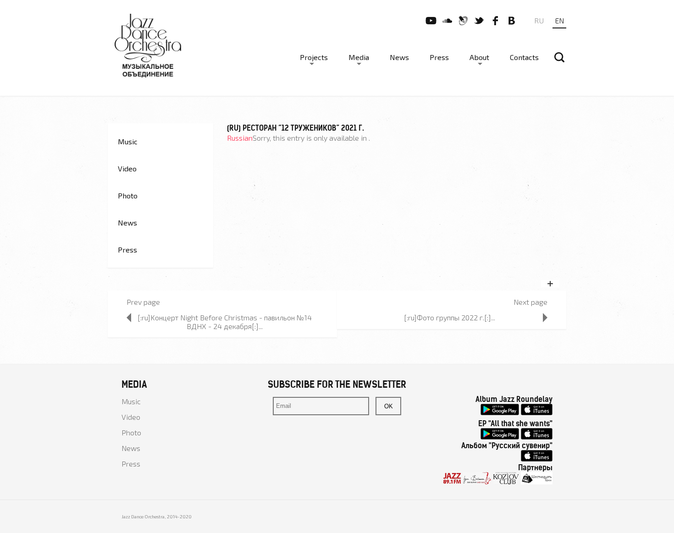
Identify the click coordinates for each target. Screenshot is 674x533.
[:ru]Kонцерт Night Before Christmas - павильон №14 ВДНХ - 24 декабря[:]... (225, 321)
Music (128, 141)
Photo (128, 195)
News (399, 57)
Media (358, 57)
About (479, 57)
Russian (240, 137)
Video (127, 168)
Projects (314, 57)
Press (439, 57)
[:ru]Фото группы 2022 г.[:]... (449, 317)
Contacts (524, 57)
